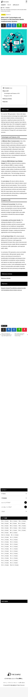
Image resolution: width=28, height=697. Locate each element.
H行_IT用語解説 (6, 523)
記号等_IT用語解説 (14, 565)
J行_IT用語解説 (22, 523)
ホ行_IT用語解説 (14, 553)
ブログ (8, 4)
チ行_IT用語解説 (6, 544)
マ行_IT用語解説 (6, 555)
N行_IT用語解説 (23, 525)
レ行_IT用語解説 (6, 562)
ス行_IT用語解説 (6, 539)
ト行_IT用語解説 (6, 546)
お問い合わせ (15, 4)
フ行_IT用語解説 (14, 551)
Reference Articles (7, 98)
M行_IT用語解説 (14, 525)
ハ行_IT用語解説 (14, 548)
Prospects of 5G (8, 95)
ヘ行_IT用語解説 (6, 553)
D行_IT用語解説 (14, 521)
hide (11, 88)
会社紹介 (3, 4)
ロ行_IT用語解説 (14, 562)
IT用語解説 (3, 14)
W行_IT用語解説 (14, 532)
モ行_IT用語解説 (6, 558)
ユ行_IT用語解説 (14, 558)
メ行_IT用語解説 (14, 555)
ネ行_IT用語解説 (6, 548)
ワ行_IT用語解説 (6, 565)
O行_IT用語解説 (6, 528)
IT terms (3, 493)
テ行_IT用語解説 (14, 544)
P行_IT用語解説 (14, 528)
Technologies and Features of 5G (12, 93)
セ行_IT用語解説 (14, 539)
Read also (5, 101)
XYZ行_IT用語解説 (6, 535)
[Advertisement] (14, 72)
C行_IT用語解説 (6, 521)
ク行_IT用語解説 (14, 537)
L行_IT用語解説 (5, 525)
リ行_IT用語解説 (14, 560)
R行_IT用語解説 (23, 528)
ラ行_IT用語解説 (6, 560)
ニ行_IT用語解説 (14, 546)
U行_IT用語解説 (23, 530)
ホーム (5, 682)
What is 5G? (6, 91)
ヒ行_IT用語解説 (6, 551)
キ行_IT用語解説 (6, 537)
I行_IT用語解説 (14, 523)
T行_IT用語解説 (14, 530)
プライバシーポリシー (13, 682)
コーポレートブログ (6, 507)
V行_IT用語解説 (6, 532)
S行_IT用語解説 (6, 530)
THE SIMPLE (13, 685)
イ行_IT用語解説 (15, 535)
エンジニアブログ (5, 502)
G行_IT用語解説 (23, 521)
